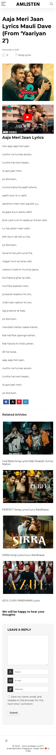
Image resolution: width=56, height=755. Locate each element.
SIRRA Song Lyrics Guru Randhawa (23, 555)
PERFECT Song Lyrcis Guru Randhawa (25, 509)
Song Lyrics (24, 55)
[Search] (51, 4)
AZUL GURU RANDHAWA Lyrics (21, 600)
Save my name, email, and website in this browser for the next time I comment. (25, 700)
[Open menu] (6, 740)
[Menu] (3, 4)
